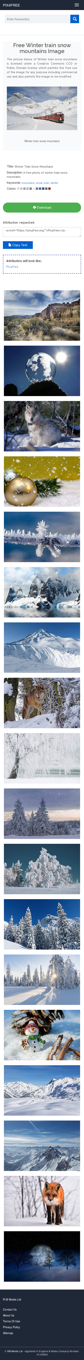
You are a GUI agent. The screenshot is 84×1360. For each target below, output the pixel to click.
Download (43, 207)
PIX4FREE (11, 4)
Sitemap (8, 1333)
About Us (8, 1315)
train (46, 183)
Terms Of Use (11, 1321)
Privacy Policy (11, 1327)
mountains (27, 183)
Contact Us (10, 1309)
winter (54, 183)
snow (39, 183)
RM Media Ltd (15, 1351)
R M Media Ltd (12, 1299)
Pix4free (12, 266)
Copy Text (19, 245)
